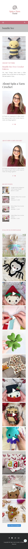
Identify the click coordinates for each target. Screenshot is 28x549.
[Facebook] (13, 124)
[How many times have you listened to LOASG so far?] (14, 269)
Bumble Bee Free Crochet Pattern (13, 67)
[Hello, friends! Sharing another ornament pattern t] (14, 293)
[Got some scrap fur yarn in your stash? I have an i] (14, 414)
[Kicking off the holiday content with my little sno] (14, 390)
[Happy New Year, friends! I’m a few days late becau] (14, 366)
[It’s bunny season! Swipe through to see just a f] (14, 245)
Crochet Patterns (8, 63)
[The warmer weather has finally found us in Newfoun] (14, 438)
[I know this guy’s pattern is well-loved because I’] (14, 487)
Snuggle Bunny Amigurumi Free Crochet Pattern (17, 188)
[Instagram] (15, 124)
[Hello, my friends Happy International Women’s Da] (14, 342)
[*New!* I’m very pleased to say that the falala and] (14, 463)
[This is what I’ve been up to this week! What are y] (14, 317)
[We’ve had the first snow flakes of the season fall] (14, 511)
